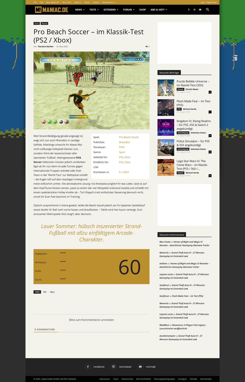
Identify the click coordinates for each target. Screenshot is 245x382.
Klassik (96, 2)
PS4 (41, 2)
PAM (121, 147)
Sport (122, 152)
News (78, 9)
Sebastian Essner (198, 132)
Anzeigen (182, 378)
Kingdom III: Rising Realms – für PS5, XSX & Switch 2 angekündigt (194, 125)
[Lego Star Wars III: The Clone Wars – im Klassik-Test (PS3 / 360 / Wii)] (166, 167)
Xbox (127, 157)
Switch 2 (77, 2)
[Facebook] (188, 10)
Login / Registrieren (208, 2)
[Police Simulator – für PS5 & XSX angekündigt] (166, 147)
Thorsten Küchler (46, 46)
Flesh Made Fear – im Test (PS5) (187, 295)
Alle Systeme (107, 2)
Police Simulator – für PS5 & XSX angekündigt (193, 143)
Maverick (164, 252)
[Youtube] (200, 10)
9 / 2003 (124, 172)
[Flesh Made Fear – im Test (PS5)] (166, 107)
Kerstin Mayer (192, 89)
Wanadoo (124, 142)
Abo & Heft (157, 9)
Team (115, 378)
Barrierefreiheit (143, 378)
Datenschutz (127, 378)
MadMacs (164, 324)
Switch (87, 2)
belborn (163, 263)
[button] (208, 10)
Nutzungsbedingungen (164, 378)
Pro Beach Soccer (129, 137)
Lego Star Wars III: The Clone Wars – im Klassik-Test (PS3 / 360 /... (192, 165)
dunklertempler (167, 335)
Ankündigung (183, 133)
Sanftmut (164, 285)
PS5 (35, 2)
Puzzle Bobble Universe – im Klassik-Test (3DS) (193, 83)
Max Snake (165, 241)
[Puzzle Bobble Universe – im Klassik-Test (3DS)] (166, 87)
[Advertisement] (185, 43)
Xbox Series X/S (52, 2)
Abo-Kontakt (206, 378)
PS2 (121, 157)
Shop (142, 9)
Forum (127, 9)
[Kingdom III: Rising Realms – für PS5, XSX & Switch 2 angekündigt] (166, 127)
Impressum (104, 378)
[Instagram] (194, 10)
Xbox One (66, 2)
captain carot (166, 274)
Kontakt (193, 378)
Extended (110, 9)
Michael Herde (189, 109)
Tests (93, 9)
